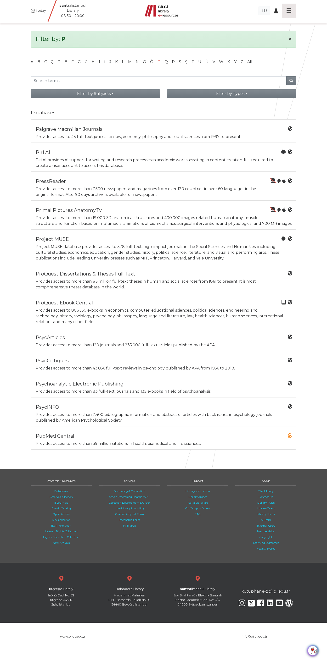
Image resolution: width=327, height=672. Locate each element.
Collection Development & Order (129, 502)
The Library (265, 491)
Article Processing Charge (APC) (129, 497)
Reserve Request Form (129, 514)
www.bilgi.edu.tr (72, 636)
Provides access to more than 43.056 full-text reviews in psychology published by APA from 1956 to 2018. (135, 364)
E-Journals (61, 502)
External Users (265, 525)
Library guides (197, 497)
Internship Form (129, 520)
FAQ (198, 514)
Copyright (265, 537)
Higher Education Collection (61, 537)
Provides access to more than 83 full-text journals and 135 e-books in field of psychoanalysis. (123, 387)
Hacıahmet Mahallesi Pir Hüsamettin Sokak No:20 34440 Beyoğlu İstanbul (129, 596)
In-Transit (129, 525)
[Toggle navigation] (289, 11)
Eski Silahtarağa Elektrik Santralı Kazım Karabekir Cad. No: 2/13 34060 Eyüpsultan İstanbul (198, 596)
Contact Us (266, 497)
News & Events (265, 548)
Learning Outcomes (266, 543)
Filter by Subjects (94, 93)
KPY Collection (61, 520)
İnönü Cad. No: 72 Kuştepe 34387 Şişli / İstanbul (61, 596)
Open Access (61, 514)
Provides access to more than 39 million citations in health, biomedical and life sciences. (118, 439)
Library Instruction (198, 491)
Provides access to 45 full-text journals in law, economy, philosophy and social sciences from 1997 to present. (138, 132)
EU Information (61, 525)
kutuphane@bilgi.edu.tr (266, 591)
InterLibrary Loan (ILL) (129, 508)
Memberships (266, 531)
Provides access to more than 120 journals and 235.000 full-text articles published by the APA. (126, 341)
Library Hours (266, 514)
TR (264, 10)
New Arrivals (61, 543)
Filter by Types (230, 93)
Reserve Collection (61, 497)
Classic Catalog (61, 508)
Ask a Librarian (198, 502)
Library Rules (266, 502)
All (249, 62)
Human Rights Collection (61, 531)
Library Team (266, 508)
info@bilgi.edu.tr (254, 636)
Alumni (266, 520)
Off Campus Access (197, 508)
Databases (61, 491)
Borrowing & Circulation (129, 491)
